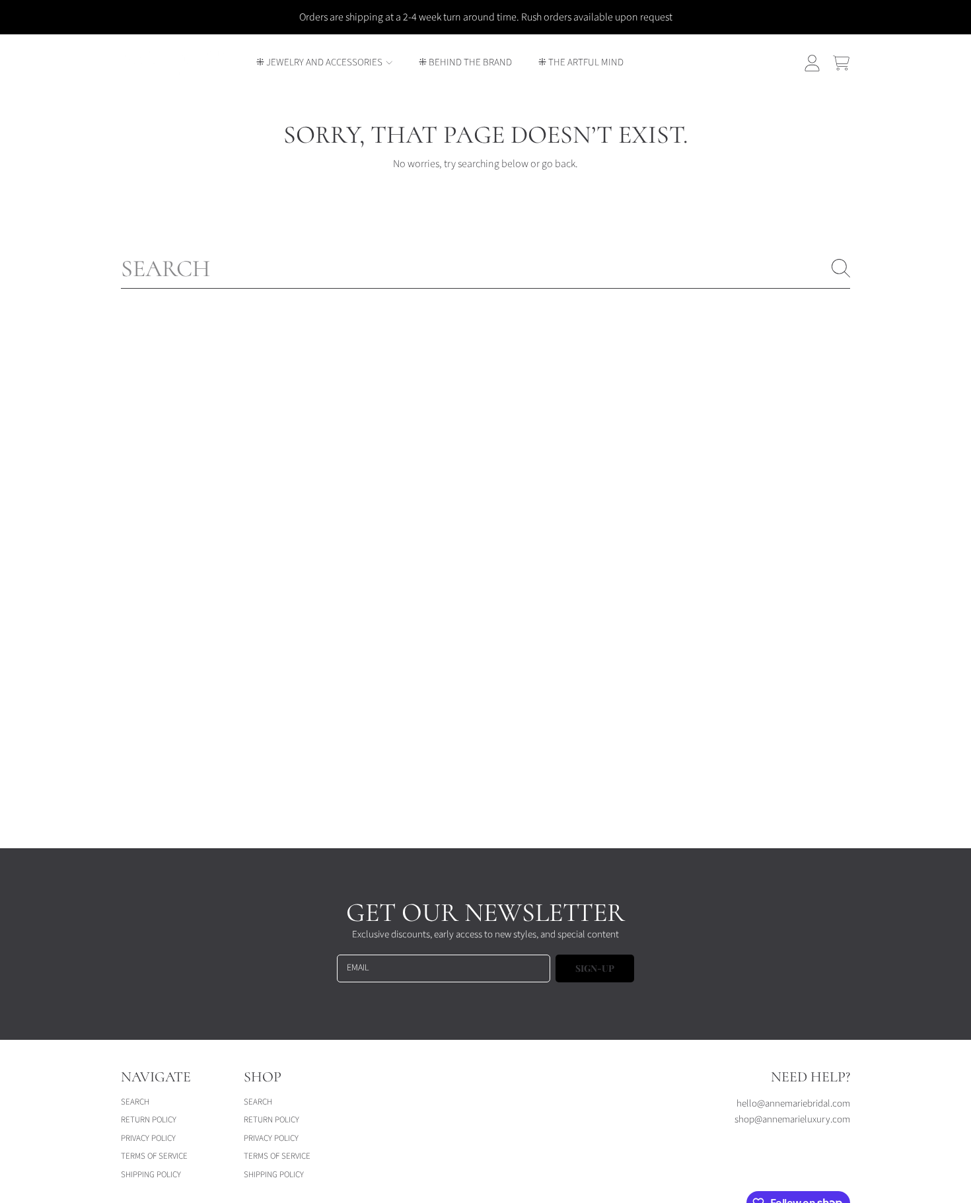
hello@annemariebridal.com (793, 1104)
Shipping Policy (151, 1175)
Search (135, 1102)
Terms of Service (154, 1156)
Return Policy (148, 1120)
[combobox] (485, 268)
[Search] (841, 268)
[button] (840, 62)
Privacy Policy (148, 1138)
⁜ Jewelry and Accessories (320, 62)
